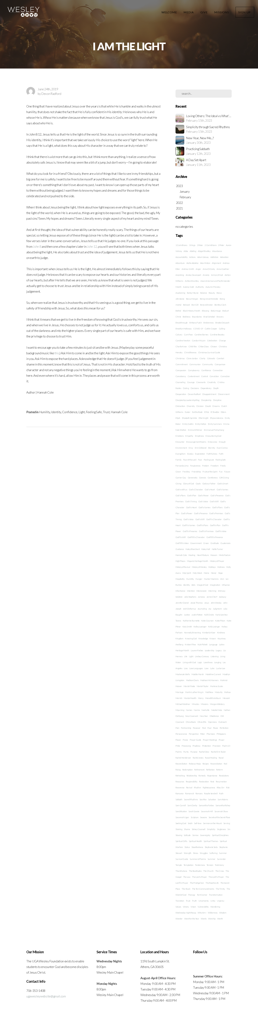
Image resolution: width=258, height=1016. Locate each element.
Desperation (181, 394)
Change (222, 340)
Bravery (220, 316)
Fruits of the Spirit (210, 471)
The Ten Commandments (203, 889)
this (56, 353)
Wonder (179, 918)
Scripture (195, 817)
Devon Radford (194, 394)
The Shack (186, 889)
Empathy (189, 436)
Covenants (201, 382)
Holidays (212, 567)
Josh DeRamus (189, 608)
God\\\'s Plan (215, 525)
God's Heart (210, 489)
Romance (180, 793)
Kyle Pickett (202, 644)
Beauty (212, 293)
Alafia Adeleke (192, 263)
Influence (226, 585)
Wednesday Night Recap (186, 912)
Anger (198, 269)
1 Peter (200, 245)
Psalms (179, 751)
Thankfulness (181, 871)
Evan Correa (222, 447)
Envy (191, 447)
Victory (186, 906)
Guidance (180, 549)
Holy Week (197, 573)
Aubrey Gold (188, 287)
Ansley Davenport (193, 275)
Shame (187, 829)
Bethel (178, 310)
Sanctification (181, 811)
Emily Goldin (187, 424)
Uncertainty (204, 900)
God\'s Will (199, 519)
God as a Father (209, 483)
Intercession (201, 591)
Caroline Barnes (201, 334)
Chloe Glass (203, 346)
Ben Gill (194, 304)
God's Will (214, 501)
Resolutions (224, 775)
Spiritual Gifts (181, 841)
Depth (216, 388)
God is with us (181, 489)
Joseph (178, 608)
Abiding (193, 251)
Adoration (224, 257)
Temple (179, 865)
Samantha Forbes (206, 805)
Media (189, 12)
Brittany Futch (195, 322)
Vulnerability (203, 906)
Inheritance (180, 591)
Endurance (212, 442)
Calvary (179, 334)
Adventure (180, 263)
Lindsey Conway (202, 656)
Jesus (206, 602)
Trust (106, 412)
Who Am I (202, 912)
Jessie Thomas (196, 602)
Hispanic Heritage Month (197, 561)
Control (204, 376)
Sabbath (179, 799)
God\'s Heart (191, 507)
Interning (212, 591)
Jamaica (201, 596)
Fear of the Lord (189, 459)
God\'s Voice (188, 519)
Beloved (186, 304)
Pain (177, 728)
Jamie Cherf (212, 596)
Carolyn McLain (199, 340)
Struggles (204, 853)
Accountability (182, 257)
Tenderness (200, 865)
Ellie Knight (203, 418)
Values (178, 906)
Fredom (205, 465)
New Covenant (191, 716)
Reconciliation (216, 763)
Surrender (221, 859)
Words (203, 918)
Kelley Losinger (200, 626)
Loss (186, 668)
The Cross (219, 871)
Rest (212, 781)
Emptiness (199, 436)
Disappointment (209, 394)
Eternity (211, 447)
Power (178, 740)
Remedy (202, 775)
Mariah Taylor (203, 686)
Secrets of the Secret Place (219, 817)
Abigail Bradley (204, 251)
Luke (212, 668)
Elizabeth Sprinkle (189, 418)
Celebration (212, 340)
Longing (217, 662)
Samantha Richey (223, 805)
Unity (212, 900)
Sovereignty (205, 835)
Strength (187, 853)
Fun (221, 471)
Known (213, 638)
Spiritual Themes (211, 841)
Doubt (208, 406)
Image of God (202, 585)
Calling (222, 328)
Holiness (220, 567)
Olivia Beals (191, 722)
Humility (44, 412)
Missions (222, 12)
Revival (189, 787)
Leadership (209, 650)
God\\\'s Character (214, 519)
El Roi (206, 412)
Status (187, 847)
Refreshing (180, 775)
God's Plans (180, 495)
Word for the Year (191, 918)
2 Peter (221, 245)
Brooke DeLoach (222, 322)
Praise (185, 740)
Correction (225, 376)
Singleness (221, 829)
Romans (199, 793)
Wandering (215, 906)
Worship (212, 918)
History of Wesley (199, 567)
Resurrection (221, 781)
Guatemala (225, 543)
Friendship (196, 471)
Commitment (182, 364)
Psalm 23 (226, 745)
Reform (219, 769)
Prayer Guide (195, 740)
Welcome (169, 12)
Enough (222, 442)
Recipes (206, 763)
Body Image (216, 310)
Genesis (202, 477)
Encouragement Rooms (196, 442)
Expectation (200, 453)
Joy (209, 608)
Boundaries (197, 316)
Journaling (202, 608)
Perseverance (181, 734)
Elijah (178, 418)
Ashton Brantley (192, 281)
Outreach (222, 722)
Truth (194, 900)
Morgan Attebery (217, 704)
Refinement (199, 769)
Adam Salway (203, 257)
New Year (204, 716)
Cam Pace (188, 334)
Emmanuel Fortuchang (214, 430)
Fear (200, 459)
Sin (228, 829)
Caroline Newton (183, 340)
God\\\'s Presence (190, 531)
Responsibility (191, 781)
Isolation (179, 596)
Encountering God (213, 436)
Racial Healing (211, 757)
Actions (192, 257)
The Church (208, 871)
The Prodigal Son (197, 883)
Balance (203, 293)
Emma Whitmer (195, 430)
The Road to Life (212, 883)
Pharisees (211, 734)
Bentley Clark (220, 304)
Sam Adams (223, 799)
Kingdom (179, 638)
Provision (216, 745)
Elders (223, 412)
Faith (221, 453)
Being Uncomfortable (209, 298)
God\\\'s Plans (202, 525)
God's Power (203, 495)
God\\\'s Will (181, 537)
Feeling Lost (209, 459)
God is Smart (222, 483)
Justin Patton (197, 614)
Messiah (226, 698)
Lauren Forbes (197, 650)
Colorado (211, 358)
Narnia (197, 710)
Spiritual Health (195, 841)
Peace (215, 728)
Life (185, 656)
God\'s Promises (216, 513)
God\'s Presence (200, 513)
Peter (202, 734)
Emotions (180, 436)
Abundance (217, 251)
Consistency (181, 376)
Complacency (194, 370)
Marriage (179, 692)
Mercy (200, 698)
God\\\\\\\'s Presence (214, 537)
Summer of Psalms (198, 859)
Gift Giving (224, 477)
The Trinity (220, 889)
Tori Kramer (202, 894)
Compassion (181, 370)
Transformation (216, 894)
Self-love (197, 823)
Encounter (180, 442)
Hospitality (180, 579)
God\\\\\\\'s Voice (182, 543)
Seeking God (181, 823)
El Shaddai (215, 412)
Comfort (220, 358)
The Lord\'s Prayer (216, 877)
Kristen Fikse (190, 644)
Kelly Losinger (214, 626)
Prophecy (196, 745)
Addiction (214, 257)
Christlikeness (190, 352)
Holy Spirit (186, 573)
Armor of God (217, 275)
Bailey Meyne (193, 293)
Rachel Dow (204, 751)
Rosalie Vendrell (210, 793)
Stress (195, 853)
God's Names (222, 489)
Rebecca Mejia (195, 763)
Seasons (203, 817)
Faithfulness (212, 453)
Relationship (192, 775)
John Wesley (216, 602)
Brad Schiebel (209, 316)
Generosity (192, 477)
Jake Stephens (190, 596)
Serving (226, 823)
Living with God (189, 662)
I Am (222, 579)
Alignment (216, 263)
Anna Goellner (223, 269)
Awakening (180, 293)
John (225, 602)
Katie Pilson (220, 620)
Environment (181, 447)
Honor (213, 573)
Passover (196, 728)
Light (81, 412)
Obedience (214, 716)
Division (199, 406)
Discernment (223, 394)
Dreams (216, 406)
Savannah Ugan (182, 817)
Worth (220, 918)
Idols (193, 585)
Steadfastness (197, 847)
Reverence (180, 787)
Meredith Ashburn (213, 698)
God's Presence (217, 495)
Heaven (213, 555)
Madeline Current (213, 674)
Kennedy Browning (192, 632)
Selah (190, 823)
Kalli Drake (209, 614)
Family (178, 459)
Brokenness (208, 322)
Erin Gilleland (201, 447)
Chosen (213, 346)
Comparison (220, 364)
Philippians (221, 734)
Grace (206, 543)
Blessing (205, 310)
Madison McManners (209, 680)
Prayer (221, 740)
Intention (191, 591)
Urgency (220, 900)
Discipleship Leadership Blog (187, 400)
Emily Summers (215, 424)
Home (206, 573)
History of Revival (183, 567)
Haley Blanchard (193, 549)
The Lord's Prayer (199, 877)
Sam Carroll (181, 805)
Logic (200, 662)
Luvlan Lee (220, 668)
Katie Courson (207, 620)
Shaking (179, 829)
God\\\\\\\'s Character (196, 537)
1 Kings (192, 245)
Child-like (192, 346)
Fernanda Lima (182, 465)
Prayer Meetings (210, 740)
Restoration (204, 781)
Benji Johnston (206, 304)
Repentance (212, 775)
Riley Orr (220, 787)
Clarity (202, 358)
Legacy (218, 650)
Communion (195, 364)
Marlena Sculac (216, 686)
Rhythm (197, 787)
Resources (180, 781)
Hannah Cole (119, 412)
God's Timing (191, 501)
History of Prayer (217, 561)
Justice (187, 614)
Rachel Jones (198, 757)
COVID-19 (198, 328)
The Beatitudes (195, 871)
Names (189, 710)
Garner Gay (181, 477)
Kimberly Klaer (208, 632)
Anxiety (206, 275)
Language (213, 644)
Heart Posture (203, 555)
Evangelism (181, 453)
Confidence (69, 412)
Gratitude (214, 543)
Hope (220, 573)
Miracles (195, 704)
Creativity (211, 382)
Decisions (195, 388)
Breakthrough (182, 322)
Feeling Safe (94, 412)
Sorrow (195, 835)
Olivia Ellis (201, 722)
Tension (210, 865)
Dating (186, 388)
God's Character (196, 489)
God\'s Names (204, 507)
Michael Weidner (183, 704)
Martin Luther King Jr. (194, 692)
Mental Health (190, 698)
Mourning (180, 710)
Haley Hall (205, 549)
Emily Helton (200, 424)
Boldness (186, 316)
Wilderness (212, 912)
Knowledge (203, 638)
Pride (178, 745)
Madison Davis (192, 680)
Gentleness (212, 477)
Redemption (187, 769)
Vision (193, 906)
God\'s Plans (217, 507)
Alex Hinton (205, 263)
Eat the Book (197, 412)
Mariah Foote (189, 686)
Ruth (221, 793)
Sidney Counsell (198, 829)
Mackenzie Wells (183, 674)
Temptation (188, 865)
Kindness (221, 632)
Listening (214, 656)
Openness (212, 722)
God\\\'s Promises (206, 531)
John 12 (92, 246)
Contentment (193, 376)
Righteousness (209, 787)
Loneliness (208, 662)
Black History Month (191, 310)
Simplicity (211, 829)
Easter (187, 412)
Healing (191, 555)
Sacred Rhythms (191, 799)
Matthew (209, 692)
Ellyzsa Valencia (216, 418)
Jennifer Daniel (182, 602)
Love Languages (196, 668)
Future (227, 471)
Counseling (180, 382)
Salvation (212, 799)
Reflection (210, 769)
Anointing (180, 275)
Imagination (215, 585)
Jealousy (222, 596)
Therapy (191, 894)
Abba (186, 251)
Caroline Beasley (217, 334)
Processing (186, 745)
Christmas (180, 358)
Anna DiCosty (209, 269)
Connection (218, 370)
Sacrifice (203, 799)
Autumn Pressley (213, 287)
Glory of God (188, 483)
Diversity (191, 406)
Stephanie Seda (211, 847)
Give (204, 12)
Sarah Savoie (193, 811)
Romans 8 (189, 793)
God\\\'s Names (188, 525)
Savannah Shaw (221, 811)
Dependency (206, 388)
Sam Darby (192, 805)
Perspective (194, 734)
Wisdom (222, 912)
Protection (206, 745)
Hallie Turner (217, 549)
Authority (200, 287)
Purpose (193, 751)
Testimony (219, 865)
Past (204, 728)
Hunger (199, 579)
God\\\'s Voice (221, 531)
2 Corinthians (210, 245)
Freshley (186, 471)
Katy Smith (187, 626)
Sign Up (244, 12)
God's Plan (191, 495)
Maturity (218, 692)
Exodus (190, 453)
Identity (56, 412)
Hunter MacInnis (211, 579)
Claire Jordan (192, 358)
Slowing (179, 835)
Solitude (187, 835)
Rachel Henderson (183, 757)
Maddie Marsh (197, 674)
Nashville (205, 710)
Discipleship (206, 400)
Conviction (214, 376)
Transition (180, 900)
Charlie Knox (181, 346)
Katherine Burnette (191, 620)
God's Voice (203, 501)
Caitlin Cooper (211, 328)
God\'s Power (186, 513)
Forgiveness (195, 465)
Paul (209, 728)
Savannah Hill (207, 811)
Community (207, 364)
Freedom (215, 465)
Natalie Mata (216, 710)
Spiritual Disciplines (220, 835)
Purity (186, 751)
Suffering (213, 853)
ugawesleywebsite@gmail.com (46, 996)
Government (196, 543)
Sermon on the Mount (212, 823)
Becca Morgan (192, 298)
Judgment (217, 608)
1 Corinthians (181, 245)
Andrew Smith (188, 269)
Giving (178, 483)
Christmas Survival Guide (209, 352)
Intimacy (221, 591)
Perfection (224, 728)
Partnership (186, 728)
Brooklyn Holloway (184, 328)
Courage (191, 382)
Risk (228, 787)
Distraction (180, 406)
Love (206, 668)
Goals (198, 483)
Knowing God (191, 638)
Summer (211, 859)
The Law (186, 877)
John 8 (37, 246)
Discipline (217, 400)
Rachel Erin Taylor (218, 751)
